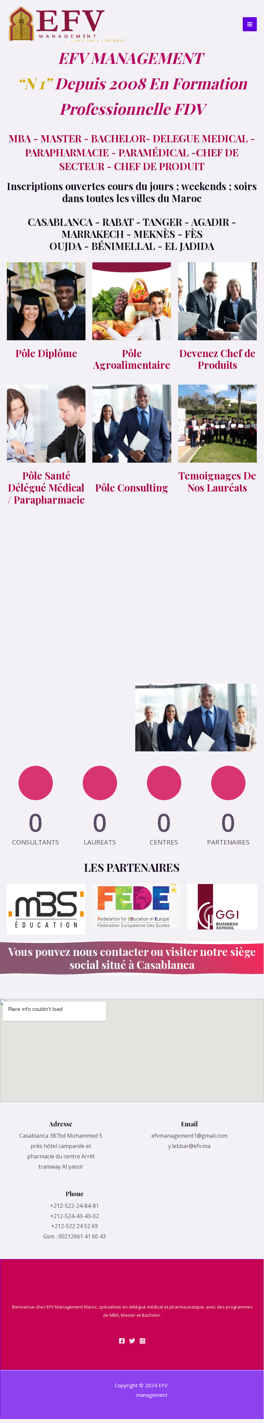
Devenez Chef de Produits (217, 359)
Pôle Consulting (131, 487)
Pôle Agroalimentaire (131, 359)
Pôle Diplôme (46, 353)
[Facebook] (122, 1341)
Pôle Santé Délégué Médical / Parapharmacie (46, 487)
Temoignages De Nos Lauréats (217, 481)
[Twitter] (132, 1341)
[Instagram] (142, 1341)
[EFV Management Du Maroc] (66, 24)
